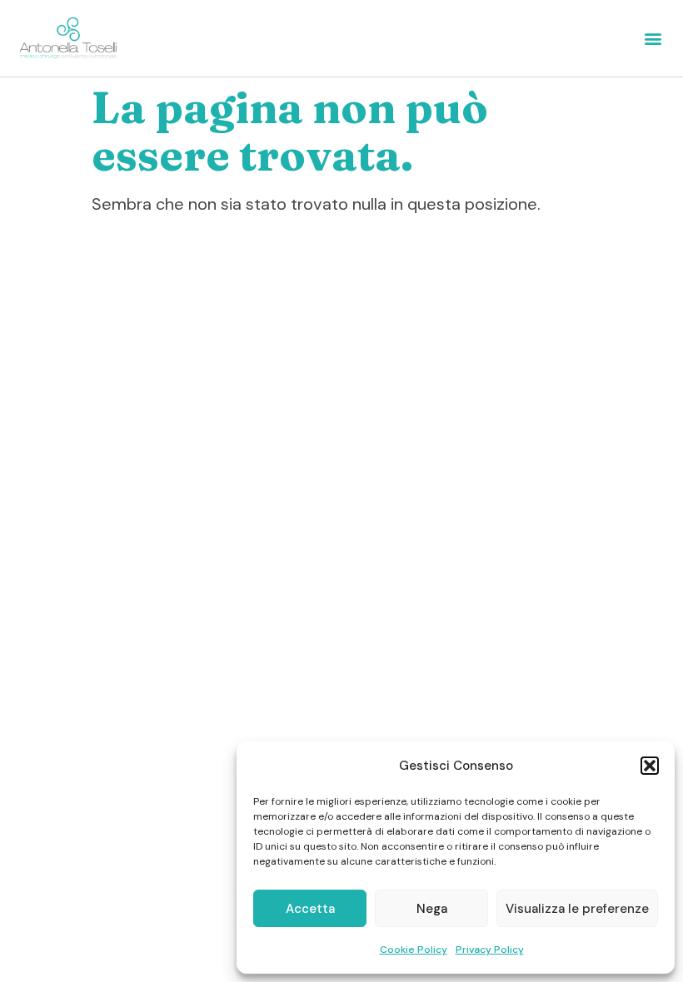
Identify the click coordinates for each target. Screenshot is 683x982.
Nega (431, 908)
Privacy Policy (490, 949)
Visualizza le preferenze (577, 908)
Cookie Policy (413, 949)
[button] (649, 765)
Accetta (310, 908)
